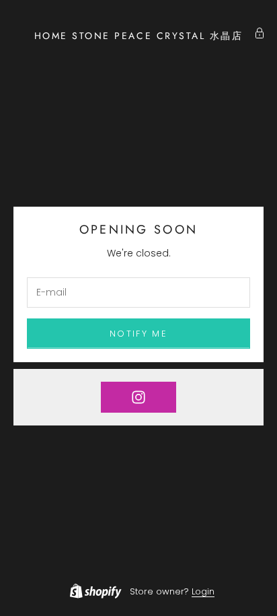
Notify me (138, 333)
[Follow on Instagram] (138, 397)
